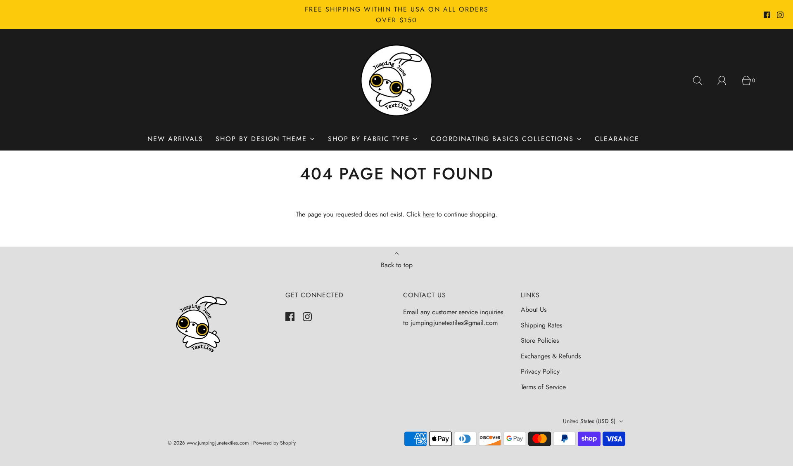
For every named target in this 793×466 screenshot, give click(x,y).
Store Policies (540, 340)
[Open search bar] (702, 80)
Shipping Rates (541, 325)
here (428, 214)
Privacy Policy (540, 371)
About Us (533, 309)
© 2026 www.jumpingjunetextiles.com (208, 443)
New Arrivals (175, 139)
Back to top (397, 265)
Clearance (617, 139)
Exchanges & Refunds (551, 356)
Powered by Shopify (274, 443)
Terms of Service (543, 387)
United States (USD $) (590, 421)
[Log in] (726, 80)
